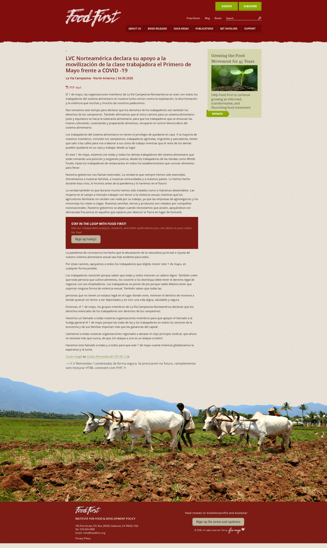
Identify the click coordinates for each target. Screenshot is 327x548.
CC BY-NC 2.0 (119, 356)
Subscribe (250, 6)
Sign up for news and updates (218, 522)
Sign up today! (86, 239)
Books (218, 18)
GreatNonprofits (217, 513)
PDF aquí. (75, 87)
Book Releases (157, 28)
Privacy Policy (83, 538)
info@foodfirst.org (94, 533)
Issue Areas (181, 28)
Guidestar (241, 513)
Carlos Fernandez (98, 356)
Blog (207, 18)
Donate (227, 6)
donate (217, 113)
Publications (204, 28)
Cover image (74, 356)
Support (250, 28)
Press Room (193, 18)
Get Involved (228, 28)
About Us (134, 28)
